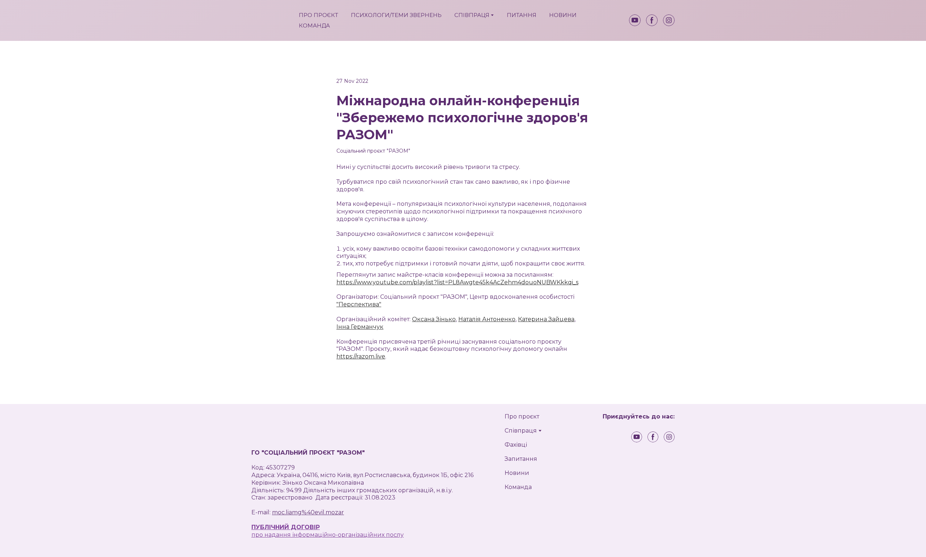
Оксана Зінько (434, 319)
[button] (635, 20)
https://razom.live (360, 356)
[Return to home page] (269, 20)
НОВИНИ (563, 15)
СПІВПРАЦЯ (471, 15)
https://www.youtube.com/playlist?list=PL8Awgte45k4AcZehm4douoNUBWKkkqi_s (457, 282)
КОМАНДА (314, 25)
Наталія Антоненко (486, 319)
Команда (518, 487)
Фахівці (516, 444)
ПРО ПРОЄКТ (318, 15)
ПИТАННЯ (521, 15)
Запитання (521, 458)
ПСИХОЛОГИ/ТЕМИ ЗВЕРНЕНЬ (396, 15)
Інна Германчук (359, 326)
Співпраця (521, 430)
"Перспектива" (358, 304)
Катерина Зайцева (546, 319)
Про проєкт (522, 416)
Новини (517, 472)
